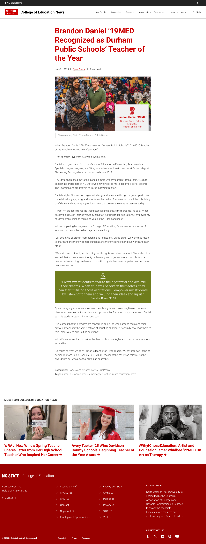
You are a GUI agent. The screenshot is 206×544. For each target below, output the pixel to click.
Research (130, 12)
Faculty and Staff (112, 486)
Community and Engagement (152, 12)
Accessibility (62, 538)
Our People (101, 12)
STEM (133, 374)
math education (121, 374)
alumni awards (78, 374)
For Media (197, 12)
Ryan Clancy (79, 69)
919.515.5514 (9, 498)
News (94, 369)
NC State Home (14, 3)
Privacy (74, 538)
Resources (86, 538)
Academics (116, 12)
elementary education (99, 374)
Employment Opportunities (75, 517)
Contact (64, 504)
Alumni (65, 374)
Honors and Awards (178, 12)
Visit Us (107, 517)
